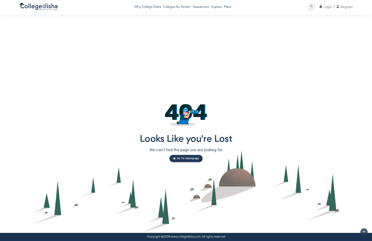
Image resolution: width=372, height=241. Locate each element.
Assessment (201, 7)
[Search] (311, 7)
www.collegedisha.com (186, 237)
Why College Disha (147, 7)
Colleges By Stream (177, 7)
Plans (227, 7)
